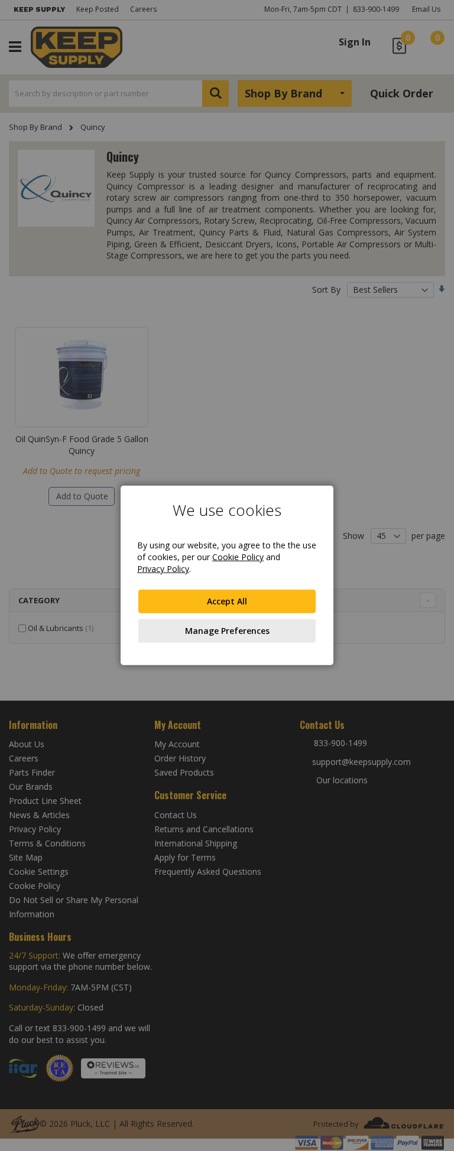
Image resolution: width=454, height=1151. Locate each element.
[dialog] (227, 575)
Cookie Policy (238, 557)
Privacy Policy (163, 568)
